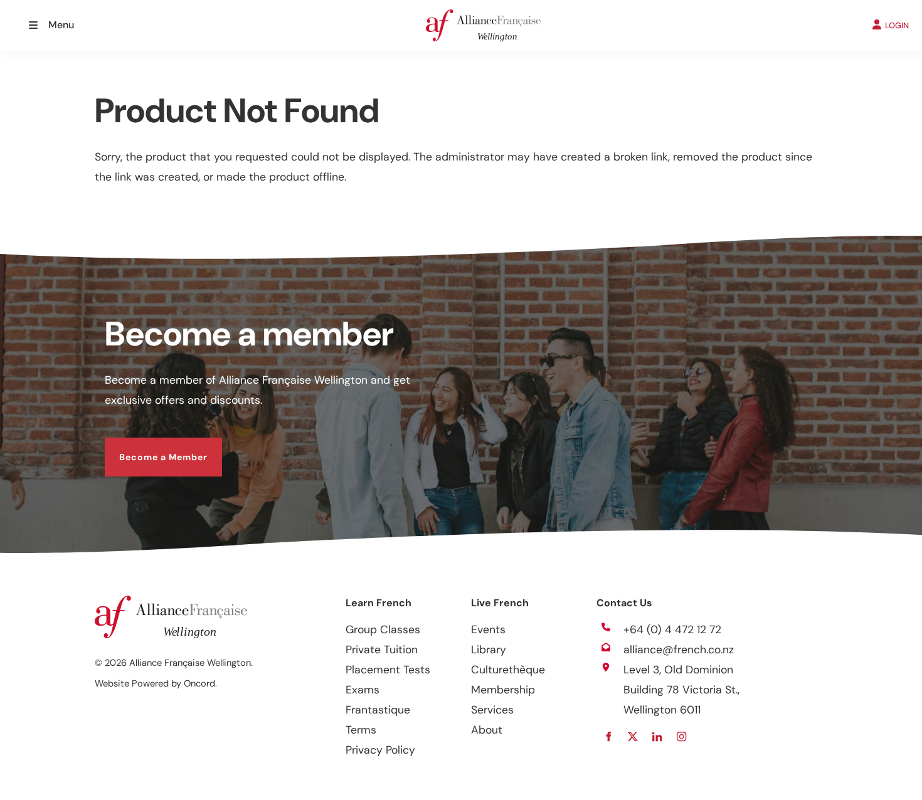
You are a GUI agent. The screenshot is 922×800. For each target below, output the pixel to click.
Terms (361, 730)
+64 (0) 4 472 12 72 (672, 629)
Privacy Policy (380, 750)
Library (488, 649)
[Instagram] (681, 736)
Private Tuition (382, 649)
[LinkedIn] (657, 736)
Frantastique (378, 710)
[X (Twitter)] (632, 736)
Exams (362, 690)
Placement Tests (388, 669)
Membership (503, 690)
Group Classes (383, 629)
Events (488, 629)
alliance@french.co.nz (678, 649)
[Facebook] (608, 736)
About (486, 730)
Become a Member (149, 447)
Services (492, 710)
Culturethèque (508, 669)
